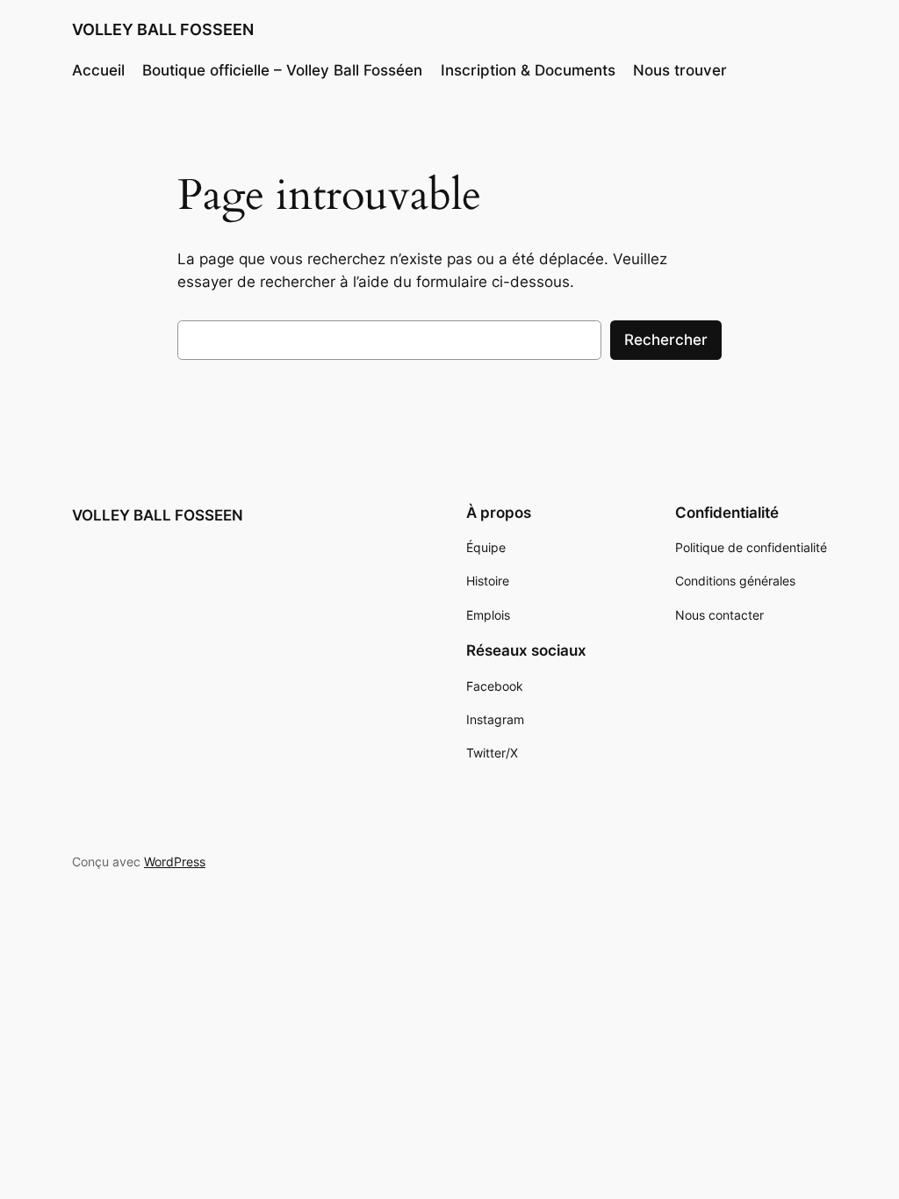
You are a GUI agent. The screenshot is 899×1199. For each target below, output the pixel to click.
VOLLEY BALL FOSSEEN (163, 29)
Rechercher (666, 339)
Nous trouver (680, 70)
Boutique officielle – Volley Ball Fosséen (282, 70)
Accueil (98, 70)
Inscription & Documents (528, 70)
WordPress (174, 861)
